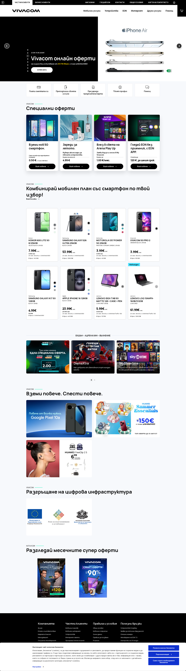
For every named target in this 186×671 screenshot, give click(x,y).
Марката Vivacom (44, 634)
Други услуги (154, 10)
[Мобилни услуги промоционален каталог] (93, 579)
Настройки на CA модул (129, 641)
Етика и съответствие (47, 631)
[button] (6, 46)
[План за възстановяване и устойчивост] (59, 517)
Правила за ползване (100, 637)
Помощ (169, 10)
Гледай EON (105, 2)
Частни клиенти (22, 2)
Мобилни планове (71, 628)
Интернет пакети (72, 637)
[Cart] (181, 11)
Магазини (90, 2)
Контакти (119, 2)
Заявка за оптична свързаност (132, 631)
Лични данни (97, 634)
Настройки (37, 667)
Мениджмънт (43, 637)
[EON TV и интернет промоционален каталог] (51, 579)
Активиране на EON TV (129, 637)
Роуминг (96, 641)
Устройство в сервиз (129, 628)
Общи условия (136, 2)
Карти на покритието (158, 2)
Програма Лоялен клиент (74, 641)
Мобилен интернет (73, 631)
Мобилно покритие (100, 631)
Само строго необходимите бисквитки (164, 661)
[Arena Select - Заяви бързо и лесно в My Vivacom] (47, 357)
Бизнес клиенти (42, 2)
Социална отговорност (47, 641)
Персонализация (162, 654)
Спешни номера (127, 634)
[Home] (26, 10)
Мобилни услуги (91, 10)
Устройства (111, 10)
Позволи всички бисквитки (163, 648)
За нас (40, 628)
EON (125, 10)
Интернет (137, 10)
